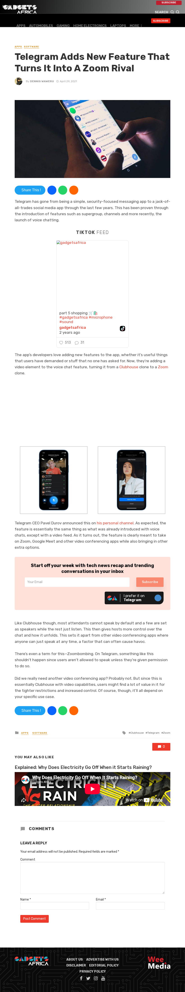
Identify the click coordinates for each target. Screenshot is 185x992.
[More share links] (73, 190)
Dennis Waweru (42, 81)
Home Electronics (90, 26)
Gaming (63, 26)
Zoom (163, 367)
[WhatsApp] (62, 190)
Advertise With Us (102, 960)
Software (31, 46)
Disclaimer (76, 965)
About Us (74, 960)
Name (25, 899)
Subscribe (169, 2)
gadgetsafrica (72, 327)
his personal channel (115, 523)
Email (101, 899)
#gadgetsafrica (73, 317)
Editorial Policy (104, 965)
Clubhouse (128, 367)
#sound (66, 322)
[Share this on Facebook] (51, 190)
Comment (27, 859)
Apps (20, 26)
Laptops (118, 26)
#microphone (101, 317)
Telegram (153, 732)
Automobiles (41, 26)
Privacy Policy (92, 971)
